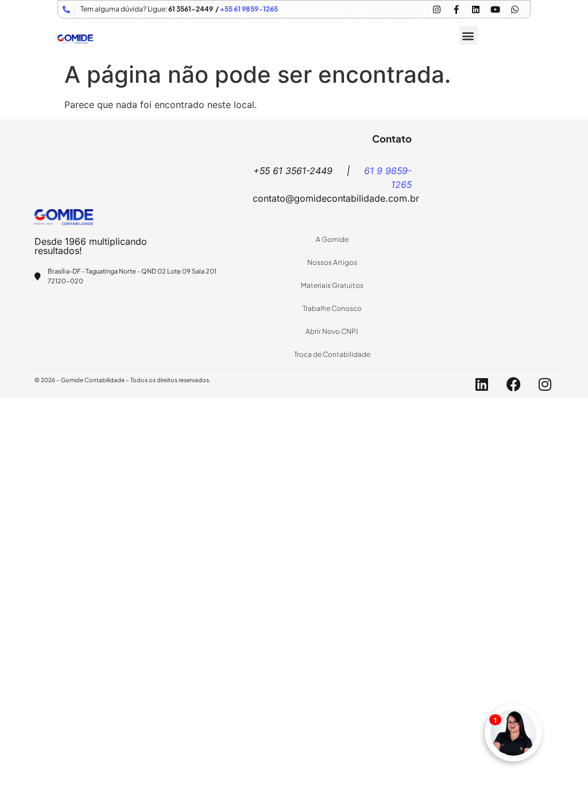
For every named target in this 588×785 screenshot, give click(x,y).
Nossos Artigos (332, 262)
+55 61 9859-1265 (249, 9)
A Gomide (332, 239)
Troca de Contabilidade (332, 354)
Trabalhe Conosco (332, 308)
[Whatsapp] (514, 9)
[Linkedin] (475, 9)
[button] (468, 35)
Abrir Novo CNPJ (331, 331)
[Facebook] (513, 384)
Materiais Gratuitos (332, 285)
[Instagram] (436, 9)
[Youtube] (495, 9)
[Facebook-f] (456, 9)
